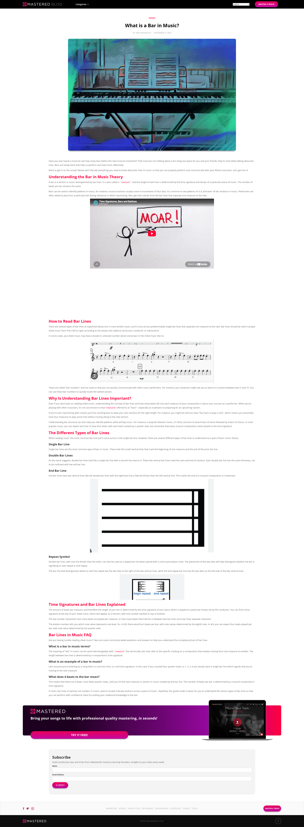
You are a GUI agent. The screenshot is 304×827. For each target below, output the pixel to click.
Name (54, 766)
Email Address (58, 775)
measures (111, 407)
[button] (82, 4)
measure (125, 182)
